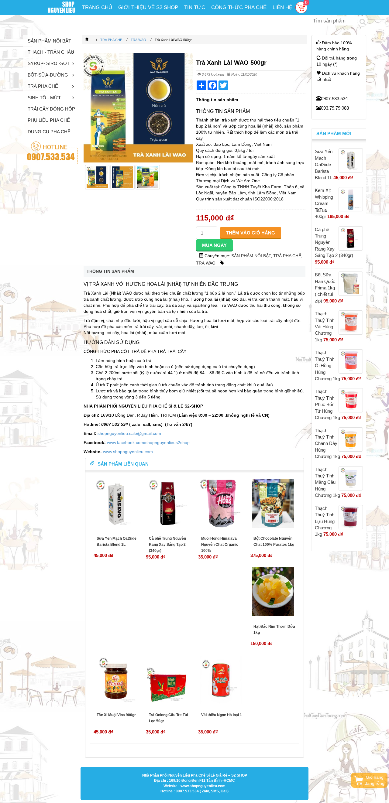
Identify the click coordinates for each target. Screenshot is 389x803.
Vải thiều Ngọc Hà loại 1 (221, 715)
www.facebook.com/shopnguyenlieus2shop (148, 442)
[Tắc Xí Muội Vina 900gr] (116, 680)
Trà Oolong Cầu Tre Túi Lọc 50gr (168, 718)
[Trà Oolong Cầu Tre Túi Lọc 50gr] (168, 680)
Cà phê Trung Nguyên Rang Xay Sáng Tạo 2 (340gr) (167, 544)
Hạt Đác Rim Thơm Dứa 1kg (274, 629)
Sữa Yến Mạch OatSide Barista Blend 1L (116, 541)
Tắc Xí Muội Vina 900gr (116, 715)
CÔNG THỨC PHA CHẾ (239, 7)
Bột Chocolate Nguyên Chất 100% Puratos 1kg (273, 541)
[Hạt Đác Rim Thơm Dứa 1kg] (272, 591)
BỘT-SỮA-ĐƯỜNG (48, 74)
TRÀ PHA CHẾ (43, 86)
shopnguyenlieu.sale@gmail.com (129, 433)
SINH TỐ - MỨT (44, 97)
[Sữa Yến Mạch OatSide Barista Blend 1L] (116, 503)
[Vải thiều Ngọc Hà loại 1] (220, 680)
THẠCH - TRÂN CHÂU (51, 52)
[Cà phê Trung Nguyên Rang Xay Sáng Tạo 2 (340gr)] (168, 503)
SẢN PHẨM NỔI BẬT (49, 40)
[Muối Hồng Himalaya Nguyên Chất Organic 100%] (220, 503)
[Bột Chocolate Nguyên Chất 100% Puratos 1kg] (272, 503)
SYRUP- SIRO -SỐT (49, 63)
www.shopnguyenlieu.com (128, 451)
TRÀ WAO (205, 263)
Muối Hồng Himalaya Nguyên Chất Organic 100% (219, 544)
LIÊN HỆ (282, 7)
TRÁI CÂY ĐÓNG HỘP (51, 108)
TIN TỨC (194, 7)
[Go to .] (93, 40)
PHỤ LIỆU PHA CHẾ (49, 120)
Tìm (362, 21)
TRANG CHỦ (97, 7)
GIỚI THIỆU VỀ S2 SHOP (148, 7)
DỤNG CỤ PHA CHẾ (49, 131)
